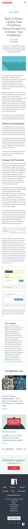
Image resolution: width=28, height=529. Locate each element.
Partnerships (21, 491)
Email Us (14, 503)
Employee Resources (14, 495)
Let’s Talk (13, 468)
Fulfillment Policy (14, 510)
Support (22, 487)
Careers (12, 487)
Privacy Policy (14, 507)
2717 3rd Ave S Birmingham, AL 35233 (14, 499)
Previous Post (10, 449)
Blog (4, 487)
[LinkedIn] (15, 523)
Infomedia (18, 513)
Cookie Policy (14, 508)
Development (14, 12)
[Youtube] (19, 523)
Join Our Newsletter (14, 505)
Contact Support (14, 518)
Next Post (19, 449)
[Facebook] (8, 523)
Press (13, 491)
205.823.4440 (14, 501)
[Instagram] (11, 523)
